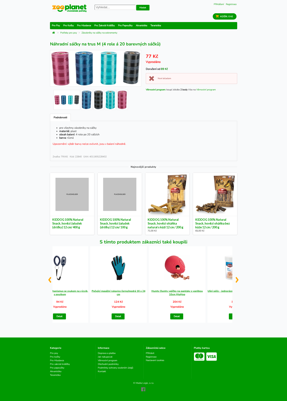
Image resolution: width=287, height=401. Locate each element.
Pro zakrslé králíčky (104, 25)
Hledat (142, 7)
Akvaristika (141, 25)
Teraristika (155, 25)
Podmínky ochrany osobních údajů (115, 367)
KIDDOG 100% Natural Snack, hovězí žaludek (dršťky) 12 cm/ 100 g (115, 223)
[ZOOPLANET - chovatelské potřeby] (69, 8)
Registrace (231, 4)
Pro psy (56, 25)
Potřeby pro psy (68, 33)
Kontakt (102, 371)
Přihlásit (150, 353)
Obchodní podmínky (108, 364)
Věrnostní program (206, 89)
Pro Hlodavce (84, 25)
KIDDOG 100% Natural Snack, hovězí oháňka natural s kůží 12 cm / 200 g (165, 223)
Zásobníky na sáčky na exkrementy (99, 33)
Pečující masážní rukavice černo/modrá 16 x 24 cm (118, 292)
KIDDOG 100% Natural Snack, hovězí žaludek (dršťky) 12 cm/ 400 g (67, 223)
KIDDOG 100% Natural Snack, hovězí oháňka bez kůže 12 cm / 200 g (212, 223)
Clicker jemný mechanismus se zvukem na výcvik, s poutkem (60, 292)
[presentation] (49, 278)
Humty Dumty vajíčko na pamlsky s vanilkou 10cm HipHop (177, 292)
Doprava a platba (106, 353)
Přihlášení (219, 4)
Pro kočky (68, 25)
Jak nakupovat (105, 356)
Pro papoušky (125, 25)
